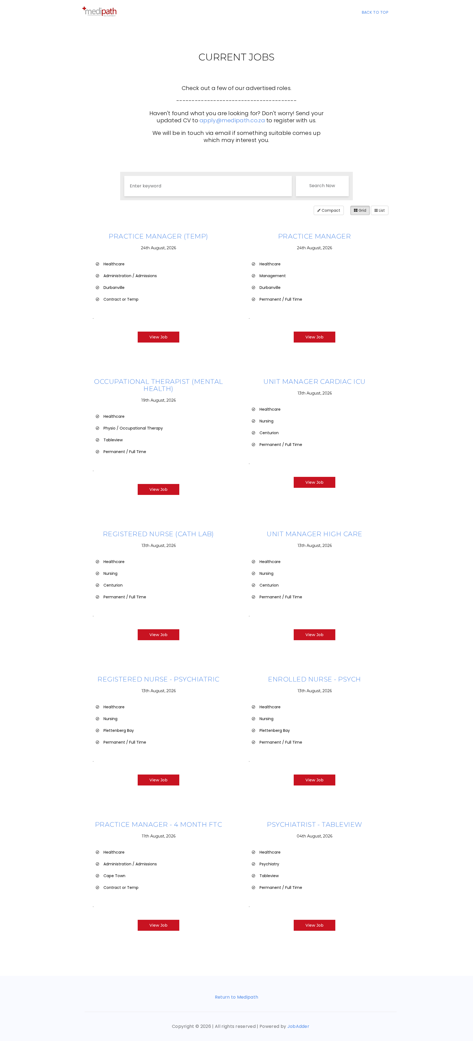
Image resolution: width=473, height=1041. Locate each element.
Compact (330, 210)
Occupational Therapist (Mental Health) (158, 385)
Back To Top (375, 12)
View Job (158, 337)
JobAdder (298, 1026)
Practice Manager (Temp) (158, 236)
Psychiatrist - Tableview (314, 824)
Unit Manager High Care (314, 534)
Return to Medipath (236, 997)
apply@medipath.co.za (232, 120)
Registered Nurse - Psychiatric (158, 679)
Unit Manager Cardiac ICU (314, 381)
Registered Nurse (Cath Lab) (158, 534)
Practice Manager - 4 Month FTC (158, 824)
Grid (361, 210)
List (381, 210)
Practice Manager (314, 236)
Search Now (322, 185)
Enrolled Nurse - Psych (314, 679)
